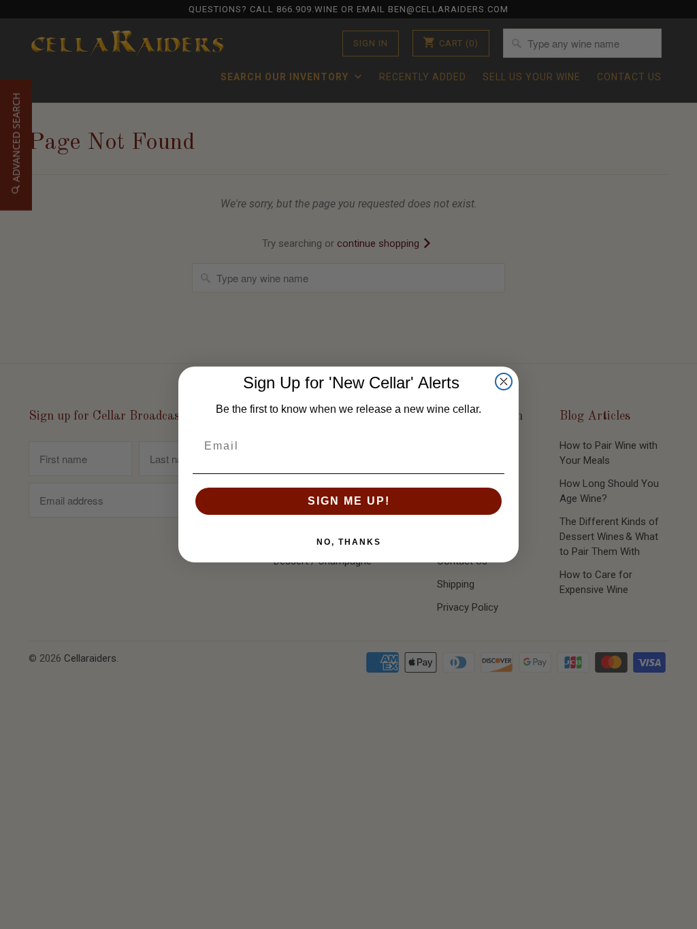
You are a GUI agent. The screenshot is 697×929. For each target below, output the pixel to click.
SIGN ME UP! (349, 501)
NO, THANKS (349, 542)
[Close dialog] (504, 381)
